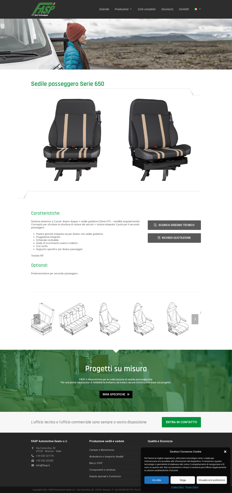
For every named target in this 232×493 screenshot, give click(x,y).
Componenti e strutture (102, 469)
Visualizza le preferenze (212, 480)
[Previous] (37, 319)
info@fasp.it (43, 465)
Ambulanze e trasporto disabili (106, 456)
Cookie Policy (177, 487)
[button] (225, 451)
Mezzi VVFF (96, 463)
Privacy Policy (191, 487)
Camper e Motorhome (101, 449)
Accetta (156, 480)
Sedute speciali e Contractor (105, 476)
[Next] (195, 319)
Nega (183, 480)
